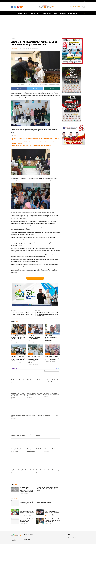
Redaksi (30, 537)
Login (84, 1)
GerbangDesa (63, 13)
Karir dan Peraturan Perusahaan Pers (52, 537)
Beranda (20, 13)
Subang (34, 1)
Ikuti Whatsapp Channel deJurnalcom (35, 278)
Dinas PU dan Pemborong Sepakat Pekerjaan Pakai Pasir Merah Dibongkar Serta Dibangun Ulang (47, 489)
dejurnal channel (72, 13)
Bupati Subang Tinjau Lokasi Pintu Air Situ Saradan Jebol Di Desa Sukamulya (52, 520)
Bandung (24, 1)
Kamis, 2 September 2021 (43, 491)
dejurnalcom (14, 48)
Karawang (15, 1)
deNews (25, 13)
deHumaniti (55, 13)
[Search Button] (70, 1)
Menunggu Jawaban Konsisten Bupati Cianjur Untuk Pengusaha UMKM (27, 520)
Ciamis (28, 1)
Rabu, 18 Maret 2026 (23, 48)
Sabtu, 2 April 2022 (24, 523)
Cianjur (31, 1)
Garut (12, 1)
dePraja (31, 13)
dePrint (25, 537)
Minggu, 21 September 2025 (25, 515)
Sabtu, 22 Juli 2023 (24, 493)
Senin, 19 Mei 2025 (49, 523)
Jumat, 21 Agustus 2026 (16, 342)
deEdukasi (43, 13)
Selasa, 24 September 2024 (25, 506)
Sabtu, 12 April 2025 (49, 515)
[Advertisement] (48, 27)
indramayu (43, 1)
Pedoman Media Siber (38, 537)
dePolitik (36, 13)
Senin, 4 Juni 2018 (41, 504)
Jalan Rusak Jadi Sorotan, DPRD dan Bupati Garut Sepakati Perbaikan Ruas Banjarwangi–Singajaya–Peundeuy (34, 359)
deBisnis (49, 13)
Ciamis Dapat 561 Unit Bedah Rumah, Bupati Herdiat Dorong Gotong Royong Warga (31, 145)
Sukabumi (38, 1)
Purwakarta (20, 1)
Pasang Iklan (27, 539)
